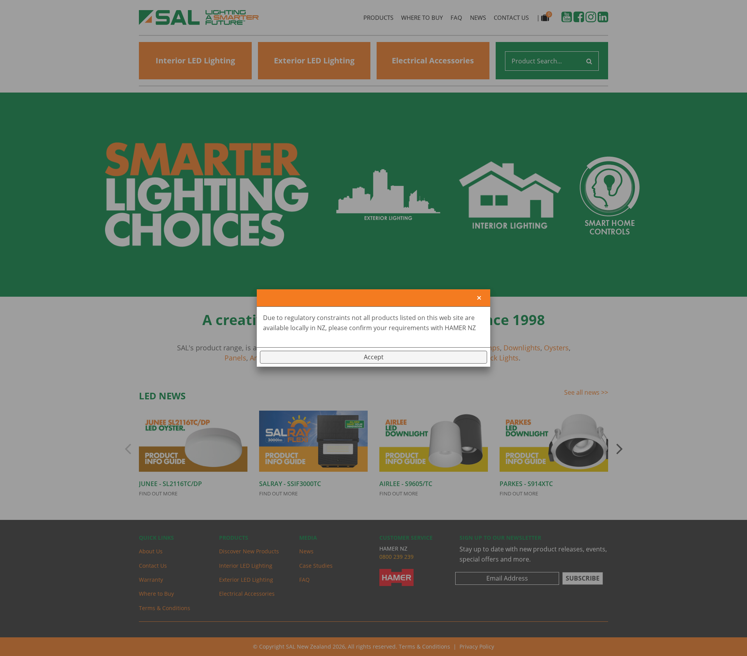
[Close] (479, 298)
